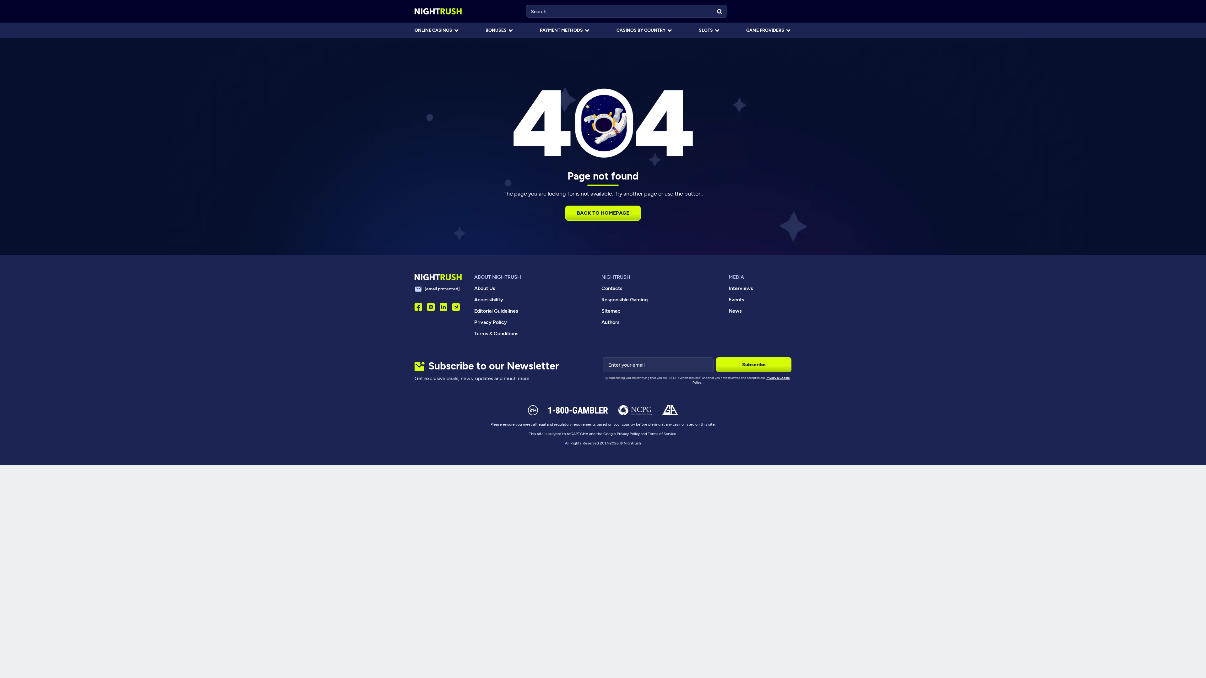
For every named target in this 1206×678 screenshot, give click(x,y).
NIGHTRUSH (615, 277)
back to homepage (603, 213)
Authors (610, 322)
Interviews (741, 288)
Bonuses (496, 30)
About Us (484, 288)
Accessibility (488, 300)
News (735, 311)
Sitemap (611, 311)
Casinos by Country (641, 30)
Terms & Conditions (496, 333)
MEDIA (736, 277)
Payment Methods (561, 30)
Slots (706, 30)
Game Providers (765, 30)
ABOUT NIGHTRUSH (497, 277)
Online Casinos (433, 30)
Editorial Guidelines (496, 311)
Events (736, 300)
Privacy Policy (490, 322)
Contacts (611, 288)
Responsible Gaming (624, 300)
